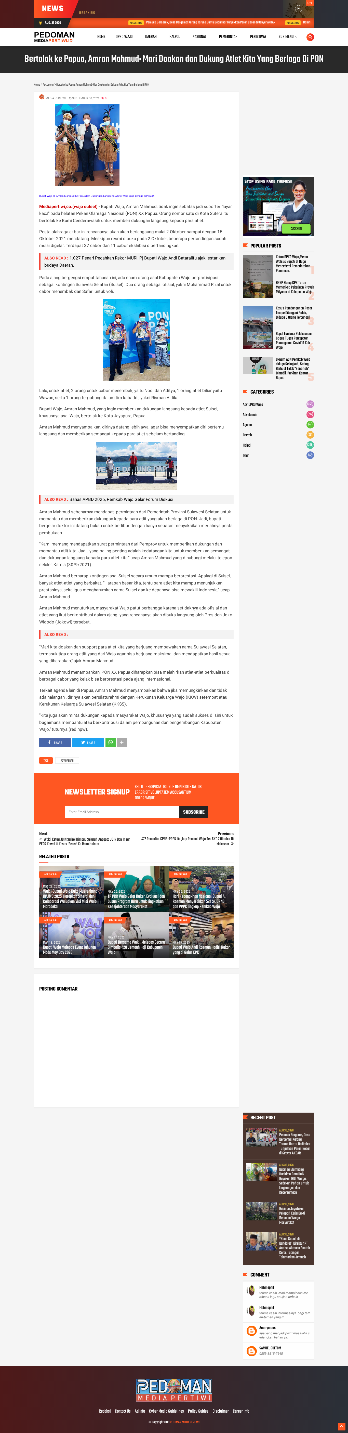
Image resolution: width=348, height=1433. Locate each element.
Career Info (241, 1411)
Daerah (247, 435)
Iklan (246, 455)
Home (101, 36)
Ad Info (140, 1411)
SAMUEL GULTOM (270, 1348)
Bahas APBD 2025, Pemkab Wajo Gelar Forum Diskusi (121, 499)
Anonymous (267, 1328)
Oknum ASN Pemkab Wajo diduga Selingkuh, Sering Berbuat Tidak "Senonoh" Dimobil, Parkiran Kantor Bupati (293, 368)
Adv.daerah (67, 760)
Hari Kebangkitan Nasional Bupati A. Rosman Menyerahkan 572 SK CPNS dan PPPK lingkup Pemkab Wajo (199, 901)
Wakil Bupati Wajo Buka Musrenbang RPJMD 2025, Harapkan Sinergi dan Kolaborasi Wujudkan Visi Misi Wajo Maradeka (70, 899)
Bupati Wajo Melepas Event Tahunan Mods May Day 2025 (69, 950)
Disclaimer (220, 1411)
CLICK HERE (296, 230)
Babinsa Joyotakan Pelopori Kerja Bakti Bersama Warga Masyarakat (292, 1216)
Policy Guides (198, 1411)
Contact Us (123, 1411)
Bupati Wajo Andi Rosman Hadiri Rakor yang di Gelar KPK (201, 950)
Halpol (247, 445)
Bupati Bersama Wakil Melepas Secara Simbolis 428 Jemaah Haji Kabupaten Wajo (136, 947)
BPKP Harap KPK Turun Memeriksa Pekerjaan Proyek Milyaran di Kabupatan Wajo (295, 287)
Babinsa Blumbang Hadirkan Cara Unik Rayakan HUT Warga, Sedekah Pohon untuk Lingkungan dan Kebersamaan (294, 1181)
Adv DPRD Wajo (253, 404)
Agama (247, 425)
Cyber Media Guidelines (166, 1411)
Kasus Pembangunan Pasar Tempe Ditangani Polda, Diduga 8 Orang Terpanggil (294, 313)
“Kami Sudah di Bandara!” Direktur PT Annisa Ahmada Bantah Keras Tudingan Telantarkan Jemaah (294, 1248)
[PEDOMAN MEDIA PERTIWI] (173, 1400)
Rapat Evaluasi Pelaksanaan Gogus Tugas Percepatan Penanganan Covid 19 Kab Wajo (294, 341)
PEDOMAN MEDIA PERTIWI (184, 1422)
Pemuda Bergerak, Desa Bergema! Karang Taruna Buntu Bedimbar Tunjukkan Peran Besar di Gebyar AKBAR (180, 22)
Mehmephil (266, 1287)
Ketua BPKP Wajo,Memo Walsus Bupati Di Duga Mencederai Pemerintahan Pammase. (293, 264)
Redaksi (105, 1411)
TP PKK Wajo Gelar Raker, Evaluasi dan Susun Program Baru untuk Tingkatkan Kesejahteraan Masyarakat (136, 901)
